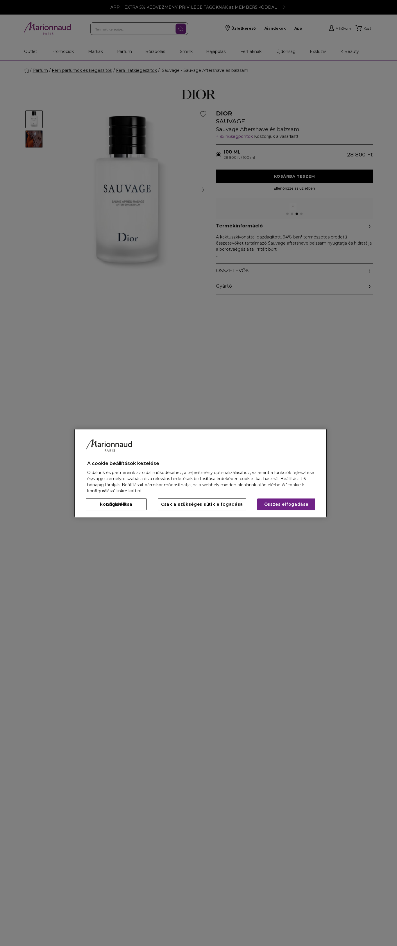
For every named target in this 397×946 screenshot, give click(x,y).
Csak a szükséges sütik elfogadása (202, 504)
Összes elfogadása (286, 504)
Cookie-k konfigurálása (116, 504)
